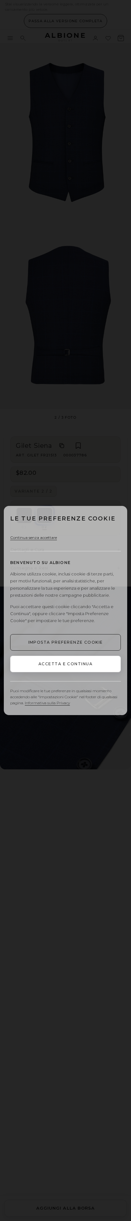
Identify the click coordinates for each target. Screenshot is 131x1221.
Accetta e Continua (65, 663)
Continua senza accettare (33, 537)
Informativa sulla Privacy (47, 702)
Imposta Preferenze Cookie (65, 642)
